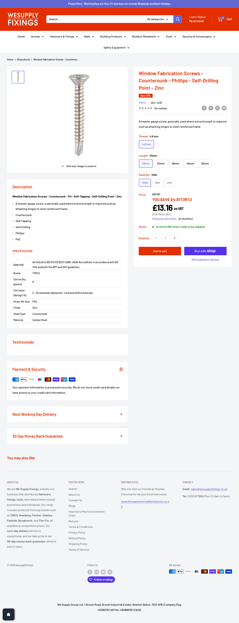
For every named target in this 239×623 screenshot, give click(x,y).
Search (73, 488)
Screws (35, 36)
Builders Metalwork (144, 36)
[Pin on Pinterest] (210, 108)
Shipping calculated (164, 218)
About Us (74, 494)
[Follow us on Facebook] (89, 571)
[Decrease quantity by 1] (156, 238)
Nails (87, 36)
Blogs (72, 505)
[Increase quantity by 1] (174, 238)
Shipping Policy (78, 543)
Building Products (111, 36)
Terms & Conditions (81, 526)
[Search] (177, 19)
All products (23, 59)
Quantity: (144, 238)
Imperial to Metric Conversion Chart (87, 513)
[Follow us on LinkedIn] (109, 571)
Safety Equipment (115, 47)
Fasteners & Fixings (62, 36)
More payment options (205, 259)
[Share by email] (224, 108)
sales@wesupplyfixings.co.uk (209, 489)
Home (21, 36)
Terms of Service (79, 549)
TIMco (142, 102)
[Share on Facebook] (204, 108)
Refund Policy (77, 538)
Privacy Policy (77, 532)
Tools (169, 36)
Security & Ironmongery (197, 36)
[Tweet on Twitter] (217, 108)
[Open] (9, 614)
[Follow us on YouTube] (103, 571)
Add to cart (160, 251)
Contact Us (75, 500)
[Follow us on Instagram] (96, 571)
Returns (74, 521)
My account (196, 21)
